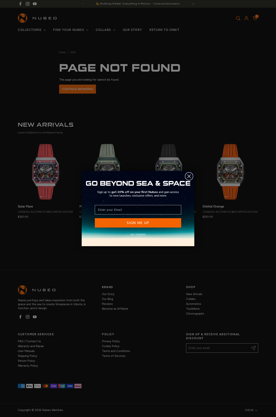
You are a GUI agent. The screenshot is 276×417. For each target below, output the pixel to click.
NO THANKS (138, 234)
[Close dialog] (189, 176)
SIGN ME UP (138, 223)
